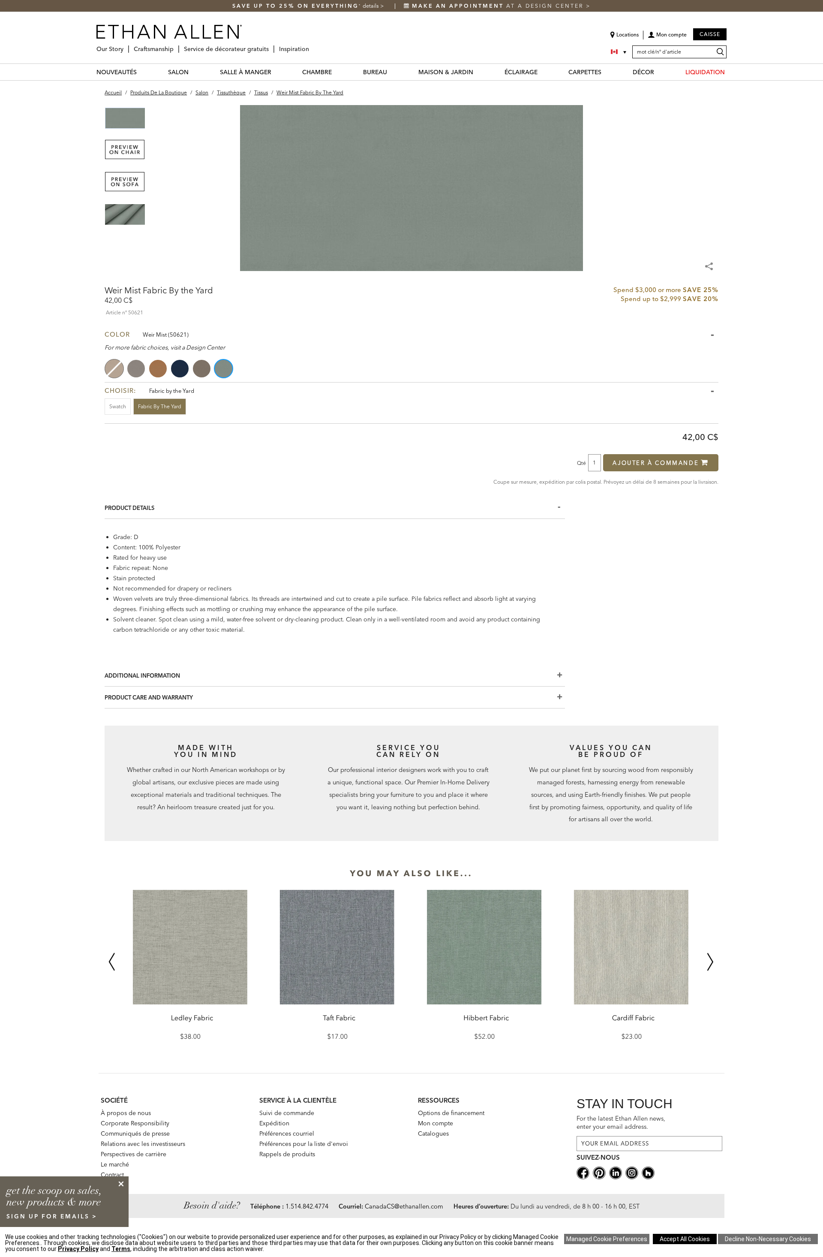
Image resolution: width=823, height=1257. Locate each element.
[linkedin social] (615, 1172)
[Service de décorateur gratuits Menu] (271, 45)
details (371, 6)
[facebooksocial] (583, 1172)
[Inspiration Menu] (312, 45)
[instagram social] (631, 1172)
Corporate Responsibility (135, 1123)
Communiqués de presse (135, 1133)
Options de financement (451, 1113)
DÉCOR (643, 72)
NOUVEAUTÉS (116, 72)
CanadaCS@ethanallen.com (404, 1206)
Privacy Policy (78, 1248)
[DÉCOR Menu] (659, 72)
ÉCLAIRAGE (521, 72)
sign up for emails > (51, 1216)
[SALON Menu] (194, 72)
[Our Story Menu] (126, 45)
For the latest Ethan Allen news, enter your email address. (621, 1122)
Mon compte (435, 1123)
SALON (178, 72)
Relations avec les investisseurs (143, 1144)
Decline (768, 1239)
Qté (581, 463)
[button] (667, 38)
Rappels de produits (287, 1154)
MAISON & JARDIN (445, 72)
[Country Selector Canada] (619, 51)
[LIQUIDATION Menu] (730, 72)
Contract (112, 1175)
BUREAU (375, 72)
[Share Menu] (709, 262)
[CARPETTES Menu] (607, 72)
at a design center (499, 6)
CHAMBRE (317, 72)
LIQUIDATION (705, 72)
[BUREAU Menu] (392, 72)
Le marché (115, 1164)
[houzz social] (648, 1172)
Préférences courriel (286, 1133)
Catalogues (433, 1133)
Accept (685, 1239)
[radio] (115, 368)
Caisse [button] (710, 34)
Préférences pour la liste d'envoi (303, 1144)
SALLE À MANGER (245, 72)
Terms (120, 1248)
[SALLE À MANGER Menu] (276, 72)
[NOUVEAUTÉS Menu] (142, 72)
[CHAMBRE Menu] (337, 72)
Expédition (274, 1123)
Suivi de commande (286, 1113)
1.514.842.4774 (306, 1206)
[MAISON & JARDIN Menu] (478, 72)
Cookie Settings (606, 1239)
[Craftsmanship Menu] (176, 45)
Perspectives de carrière (133, 1154)
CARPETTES (584, 72)
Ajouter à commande (656, 462)
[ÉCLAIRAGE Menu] (543, 72)
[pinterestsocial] (599, 1172)
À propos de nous (126, 1113)
